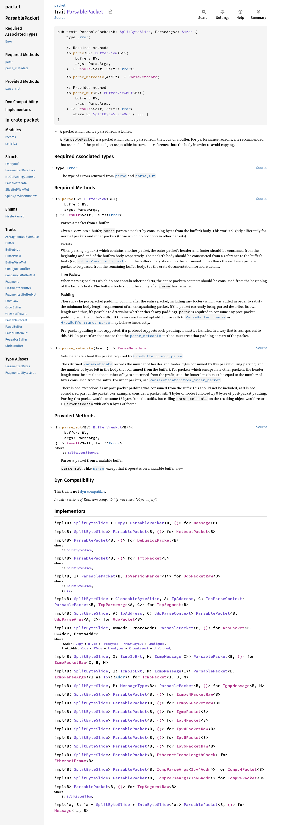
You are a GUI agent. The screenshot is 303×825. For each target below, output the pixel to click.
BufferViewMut (118, 93)
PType (97, 648)
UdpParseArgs (69, 619)
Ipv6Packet (188, 737)
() (176, 522)
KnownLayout (133, 644)
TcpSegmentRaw (153, 786)
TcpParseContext (224, 598)
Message (202, 522)
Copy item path (110, 11)
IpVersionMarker (143, 576)
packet (59, 5)
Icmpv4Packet (242, 769)
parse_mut (83, 93)
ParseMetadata (142, 77)
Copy (120, 522)
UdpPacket (124, 619)
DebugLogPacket (154, 540)
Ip (68, 591)
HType (92, 644)
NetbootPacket (192, 531)
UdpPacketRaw (198, 576)
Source (59, 17)
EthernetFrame (70, 760)
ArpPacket (234, 627)
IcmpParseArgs (70, 677)
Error (83, 37)
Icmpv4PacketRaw (194, 694)
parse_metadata (88, 77)
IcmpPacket (154, 677)
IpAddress (182, 598)
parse (78, 53)
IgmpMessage (236, 685)
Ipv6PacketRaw (192, 746)
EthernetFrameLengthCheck (186, 754)
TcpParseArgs (113, 604)
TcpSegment (169, 604)
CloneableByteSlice (137, 598)
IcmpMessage (167, 656)
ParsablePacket (147, 522)
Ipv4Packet (188, 720)
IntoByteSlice (153, 804)
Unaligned (156, 644)
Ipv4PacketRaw (192, 728)
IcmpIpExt (131, 656)
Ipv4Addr (201, 769)
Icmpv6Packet (242, 777)
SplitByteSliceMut (112, 114)
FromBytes (110, 644)
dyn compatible (92, 491)
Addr (120, 677)
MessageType (133, 685)
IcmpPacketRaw (70, 662)
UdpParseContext (172, 613)
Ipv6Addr (201, 777)
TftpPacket (149, 558)
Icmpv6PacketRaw (194, 702)
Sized (187, 31)
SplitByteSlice (135, 31)
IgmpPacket (188, 711)
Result (84, 69)
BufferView (106, 53)
